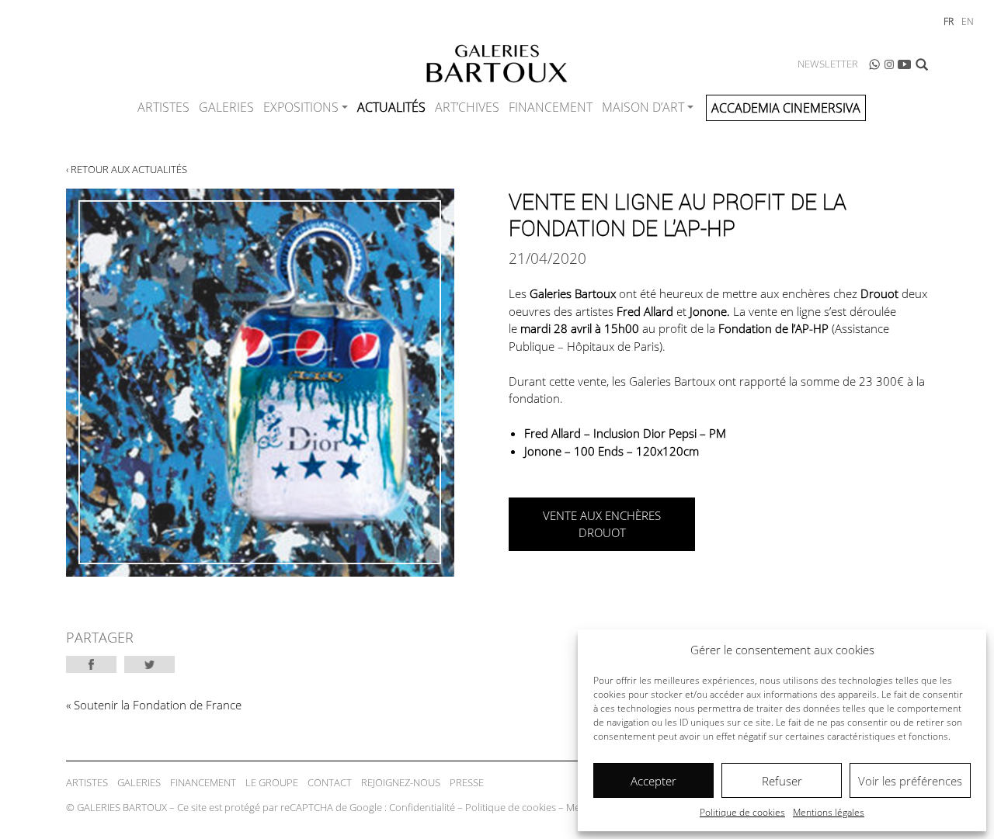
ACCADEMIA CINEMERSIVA (785, 107)
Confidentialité (422, 807)
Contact (330, 782)
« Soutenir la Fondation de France (154, 704)
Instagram (889, 64)
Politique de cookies (742, 812)
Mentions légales (828, 812)
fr (949, 21)
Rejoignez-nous (400, 782)
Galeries (226, 107)
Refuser (782, 781)
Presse (467, 782)
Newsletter (828, 64)
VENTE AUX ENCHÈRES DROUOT (602, 524)
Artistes (163, 107)
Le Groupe (271, 782)
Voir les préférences (910, 781)
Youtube (904, 64)
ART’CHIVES (467, 107)
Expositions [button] (301, 107)
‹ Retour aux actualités (126, 169)
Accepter (653, 781)
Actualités (391, 107)
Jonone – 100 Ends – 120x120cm (613, 451)
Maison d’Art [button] (643, 107)
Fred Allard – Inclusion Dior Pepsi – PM (625, 433)
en (967, 21)
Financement (551, 107)
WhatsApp (874, 64)
